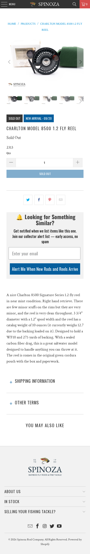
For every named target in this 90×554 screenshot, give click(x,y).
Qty (8, 153)
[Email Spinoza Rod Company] (30, 527)
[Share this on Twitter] (27, 200)
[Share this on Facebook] (38, 200)
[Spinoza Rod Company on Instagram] (45, 527)
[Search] (74, 4)
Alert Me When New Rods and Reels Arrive (45, 269)
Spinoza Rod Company (30, 539)
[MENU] (2, 4)
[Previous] (9, 62)
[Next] (80, 62)
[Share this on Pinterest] (49, 200)
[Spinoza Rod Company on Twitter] (52, 527)
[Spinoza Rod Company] (45, 4)
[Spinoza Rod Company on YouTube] (59, 527)
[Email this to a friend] (60, 200)
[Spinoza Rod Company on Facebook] (37, 527)
